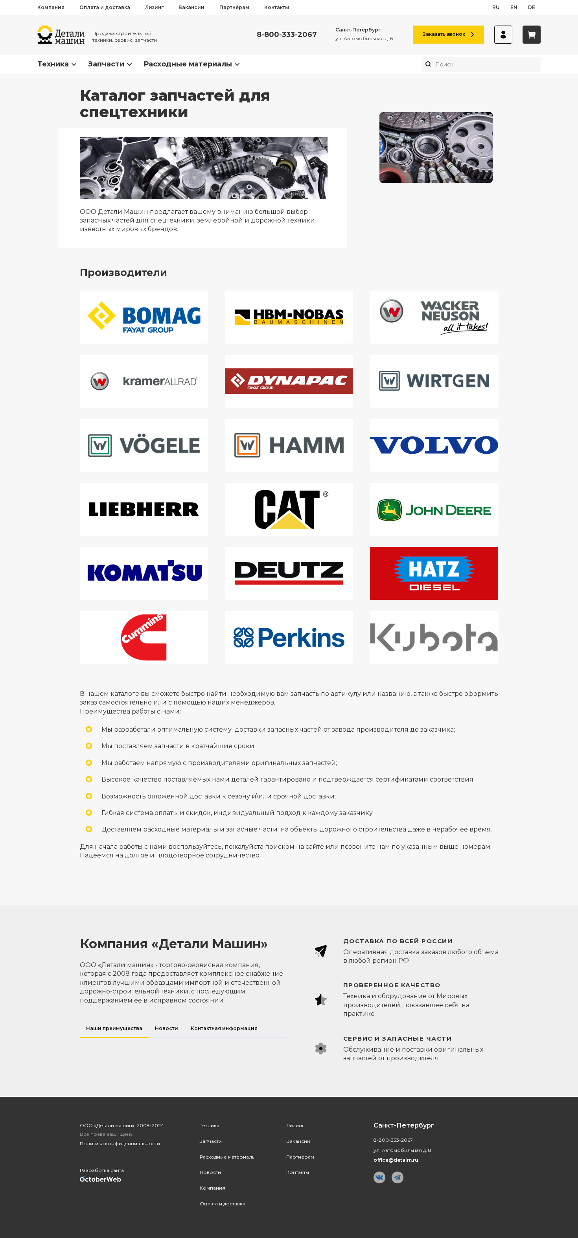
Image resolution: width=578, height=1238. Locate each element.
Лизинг (154, 7)
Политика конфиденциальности (120, 1143)
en (513, 7)
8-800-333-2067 (287, 35)
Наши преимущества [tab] (114, 1028)
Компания (50, 7)
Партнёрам (234, 7)
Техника (53, 64)
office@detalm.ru (396, 1160)
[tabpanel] (399, 1000)
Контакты (276, 7)
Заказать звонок (444, 34)
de (531, 7)
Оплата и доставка (104, 7)
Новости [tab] (166, 1028)
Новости (210, 1172)
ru (496, 7)
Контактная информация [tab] (224, 1028)
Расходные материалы (188, 64)
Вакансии (191, 7)
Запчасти (106, 64)
